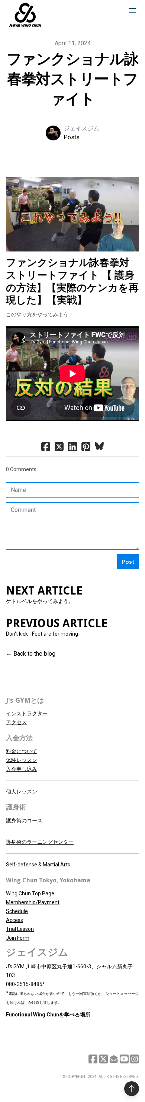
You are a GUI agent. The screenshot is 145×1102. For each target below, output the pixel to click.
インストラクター (27, 713)
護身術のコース (24, 820)
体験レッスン (21, 760)
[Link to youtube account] (124, 1059)
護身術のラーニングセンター (40, 842)
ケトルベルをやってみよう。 (40, 601)
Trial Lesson (20, 929)
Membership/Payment (32, 902)
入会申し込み (21, 769)
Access (14, 920)
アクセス (16, 722)
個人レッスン (21, 792)
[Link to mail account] (113, 1059)
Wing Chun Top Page (30, 893)
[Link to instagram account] (134, 1059)
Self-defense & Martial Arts (38, 865)
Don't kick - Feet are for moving (42, 634)
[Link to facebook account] (92, 1059)
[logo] (25, 15)
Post (128, 561)
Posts (72, 137)
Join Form (17, 938)
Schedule (17, 911)
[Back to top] (131, 1088)
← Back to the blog (30, 653)
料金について (21, 751)
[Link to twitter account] (103, 1059)
